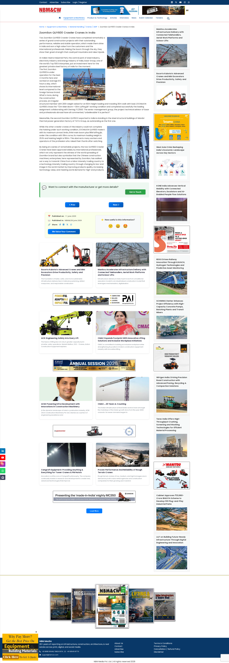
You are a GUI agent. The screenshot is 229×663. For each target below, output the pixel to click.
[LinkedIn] (2, 451)
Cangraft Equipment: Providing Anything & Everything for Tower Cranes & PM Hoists (62, 471)
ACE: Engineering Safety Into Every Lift (59, 338)
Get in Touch (135, 192)
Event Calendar (146, 18)
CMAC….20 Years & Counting (112, 404)
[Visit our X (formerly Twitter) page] (176, 2)
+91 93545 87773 (73, 651)
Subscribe (65, 2)
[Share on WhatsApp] (71, 224)
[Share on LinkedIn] (63, 224)
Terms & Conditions (163, 643)
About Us (118, 643)
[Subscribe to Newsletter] (2, 477)
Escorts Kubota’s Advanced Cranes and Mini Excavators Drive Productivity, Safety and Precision (63, 272)
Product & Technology (97, 18)
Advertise (54, 2)
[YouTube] (2, 457)
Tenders (159, 18)
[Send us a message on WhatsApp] (189, 2)
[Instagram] (2, 464)
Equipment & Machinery (74, 18)
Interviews (124, 18)
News (134, 18)
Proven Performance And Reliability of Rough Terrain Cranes (120, 471)
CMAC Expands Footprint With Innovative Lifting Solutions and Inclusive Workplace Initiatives (121, 339)
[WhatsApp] (2, 470)
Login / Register (80, 2)
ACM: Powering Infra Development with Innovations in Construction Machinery (60, 405)
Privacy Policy (160, 646)
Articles (113, 18)
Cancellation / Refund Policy (167, 649)
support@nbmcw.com (50, 655)
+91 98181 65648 (48, 651)
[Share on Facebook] (60, 224)
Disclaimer (159, 652)
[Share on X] (67, 224)
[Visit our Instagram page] (185, 2)
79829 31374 (58, 651)
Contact (43, 2)
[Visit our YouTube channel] (180, 2)
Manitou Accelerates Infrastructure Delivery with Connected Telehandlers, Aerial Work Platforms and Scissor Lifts (122, 272)
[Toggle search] (168, 18)
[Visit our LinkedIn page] (172, 2)
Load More (94, 511)
